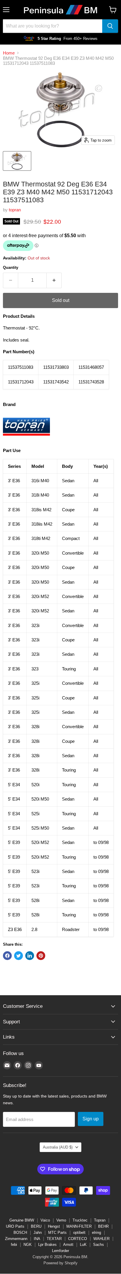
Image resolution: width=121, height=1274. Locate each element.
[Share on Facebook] (7, 955)
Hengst (54, 1226)
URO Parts (15, 1226)
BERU (36, 1226)
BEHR (103, 1226)
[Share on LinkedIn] (29, 955)
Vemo (61, 1220)
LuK (83, 1244)
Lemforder (60, 1250)
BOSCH (20, 1232)
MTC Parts (57, 1232)
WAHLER (101, 1238)
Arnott (68, 1244)
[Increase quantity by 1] (54, 280)
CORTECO (77, 1238)
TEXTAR (54, 1238)
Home (9, 52)
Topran (99, 1220)
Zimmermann (16, 1238)
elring (96, 1232)
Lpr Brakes (47, 1244)
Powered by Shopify (60, 1263)
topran (15, 209)
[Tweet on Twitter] (18, 955)
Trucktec (80, 1220)
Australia (58, 1147)
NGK (27, 1244)
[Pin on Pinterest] (40, 955)
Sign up (91, 1118)
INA (37, 1238)
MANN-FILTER (79, 1226)
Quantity (10, 267)
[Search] (110, 26)
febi (14, 1244)
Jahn (37, 1232)
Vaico (45, 1220)
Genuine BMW (21, 1220)
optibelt (79, 1232)
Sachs (98, 1244)
